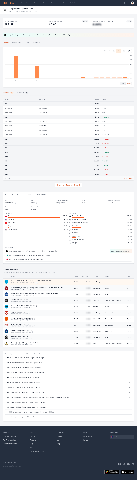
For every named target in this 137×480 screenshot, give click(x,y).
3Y (114, 51)
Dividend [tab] (6, 42)
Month (128, 83)
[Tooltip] (13, 247)
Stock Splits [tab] (22, 93)
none (94, 343)
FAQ (31, 444)
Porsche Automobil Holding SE (21, 299)
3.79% (76, 282)
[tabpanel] (68, 67)
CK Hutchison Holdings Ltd (20, 324)
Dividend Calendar (24, 3)
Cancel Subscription (37, 451)
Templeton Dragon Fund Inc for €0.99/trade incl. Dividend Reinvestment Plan (33, 251)
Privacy (85, 440)
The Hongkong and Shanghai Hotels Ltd (24, 343)
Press (58, 447)
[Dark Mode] (128, 3)
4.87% (76, 306)
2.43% (76, 288)
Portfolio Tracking (9, 440)
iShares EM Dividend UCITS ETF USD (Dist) (25, 306)
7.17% (88, 282)
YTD (104, 51)
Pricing (45, 3)
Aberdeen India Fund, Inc (20, 336)
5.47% (76, 319)
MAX (123, 51)
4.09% (76, 331)
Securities (62, 3)
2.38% (76, 313)
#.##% (97, 24)
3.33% (76, 325)
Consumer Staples (111, 313)
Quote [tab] (27, 42)
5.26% (76, 300)
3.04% (76, 294)
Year (123, 83)
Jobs (58, 440)
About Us (60, 436)
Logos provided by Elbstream (12, 466)
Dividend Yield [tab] (16, 42)
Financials (109, 319)
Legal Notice (87, 436)
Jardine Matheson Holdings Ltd (21, 330)
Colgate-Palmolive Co (18, 312)
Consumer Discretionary (113, 300)
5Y (118, 51)
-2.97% (88, 306)
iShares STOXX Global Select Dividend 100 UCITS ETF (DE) (31, 281)
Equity (129, 300)
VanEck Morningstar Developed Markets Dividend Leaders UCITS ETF (34, 293)
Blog (58, 444)
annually (96, 300)
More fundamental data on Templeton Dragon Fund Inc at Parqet (29, 255)
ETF (128, 282)
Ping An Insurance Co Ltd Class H (22, 318)
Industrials (109, 325)
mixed (107, 282)
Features (36, 3)
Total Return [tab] (36, 42)
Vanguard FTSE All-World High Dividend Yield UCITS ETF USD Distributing (37, 287)
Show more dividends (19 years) (68, 185)
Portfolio (73, 3)
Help (31, 447)
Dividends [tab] (8, 93)
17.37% (76, 337)
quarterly (96, 282)
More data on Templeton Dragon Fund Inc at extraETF (26, 259)
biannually (97, 319)
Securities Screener (10, 444)
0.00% (76, 343)
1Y (109, 51)
